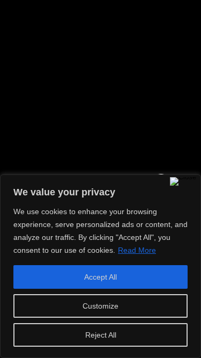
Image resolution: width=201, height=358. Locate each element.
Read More (137, 250)
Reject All (100, 335)
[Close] (183, 181)
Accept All (100, 277)
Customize (100, 306)
